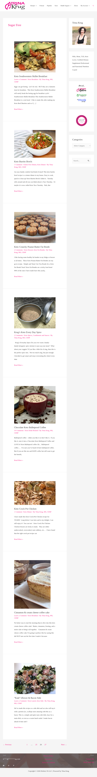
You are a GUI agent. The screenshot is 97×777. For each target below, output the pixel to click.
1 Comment (18, 165)
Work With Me (88, 762)
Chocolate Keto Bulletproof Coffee (30, 427)
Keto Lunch (32, 701)
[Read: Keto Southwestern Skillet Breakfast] (35, 57)
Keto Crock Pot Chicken (25, 508)
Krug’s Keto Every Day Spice (27, 332)
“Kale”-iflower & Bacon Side (27, 698)
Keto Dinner (41, 165)
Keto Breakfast (33, 79)
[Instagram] (8, 765)
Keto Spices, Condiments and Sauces (36, 335)
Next (64, 745)
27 (45, 745)
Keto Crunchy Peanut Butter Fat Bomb (32, 247)
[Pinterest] (13, 765)
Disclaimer (48, 759)
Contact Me (90, 759)
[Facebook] (3, 765)
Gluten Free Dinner (29, 165)
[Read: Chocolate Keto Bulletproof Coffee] (35, 405)
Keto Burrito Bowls (23, 161)
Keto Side (40, 701)
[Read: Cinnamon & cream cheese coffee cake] (32, 584)
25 (36, 745)
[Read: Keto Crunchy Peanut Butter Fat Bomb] (35, 227)
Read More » (18, 109)
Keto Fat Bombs (39, 250)
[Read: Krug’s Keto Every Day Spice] (35, 313)
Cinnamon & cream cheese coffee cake (31, 612)
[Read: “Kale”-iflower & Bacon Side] (35, 678)
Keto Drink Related (31, 430)
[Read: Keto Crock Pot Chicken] (35, 493)
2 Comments (18, 250)
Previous (7, 745)
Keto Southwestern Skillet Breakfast (30, 76)
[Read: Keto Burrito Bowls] (35, 144)
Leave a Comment (20, 79)
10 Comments (19, 430)
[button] (36, 5)
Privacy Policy (48, 756)
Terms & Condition (48, 762)
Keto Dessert (28, 250)
